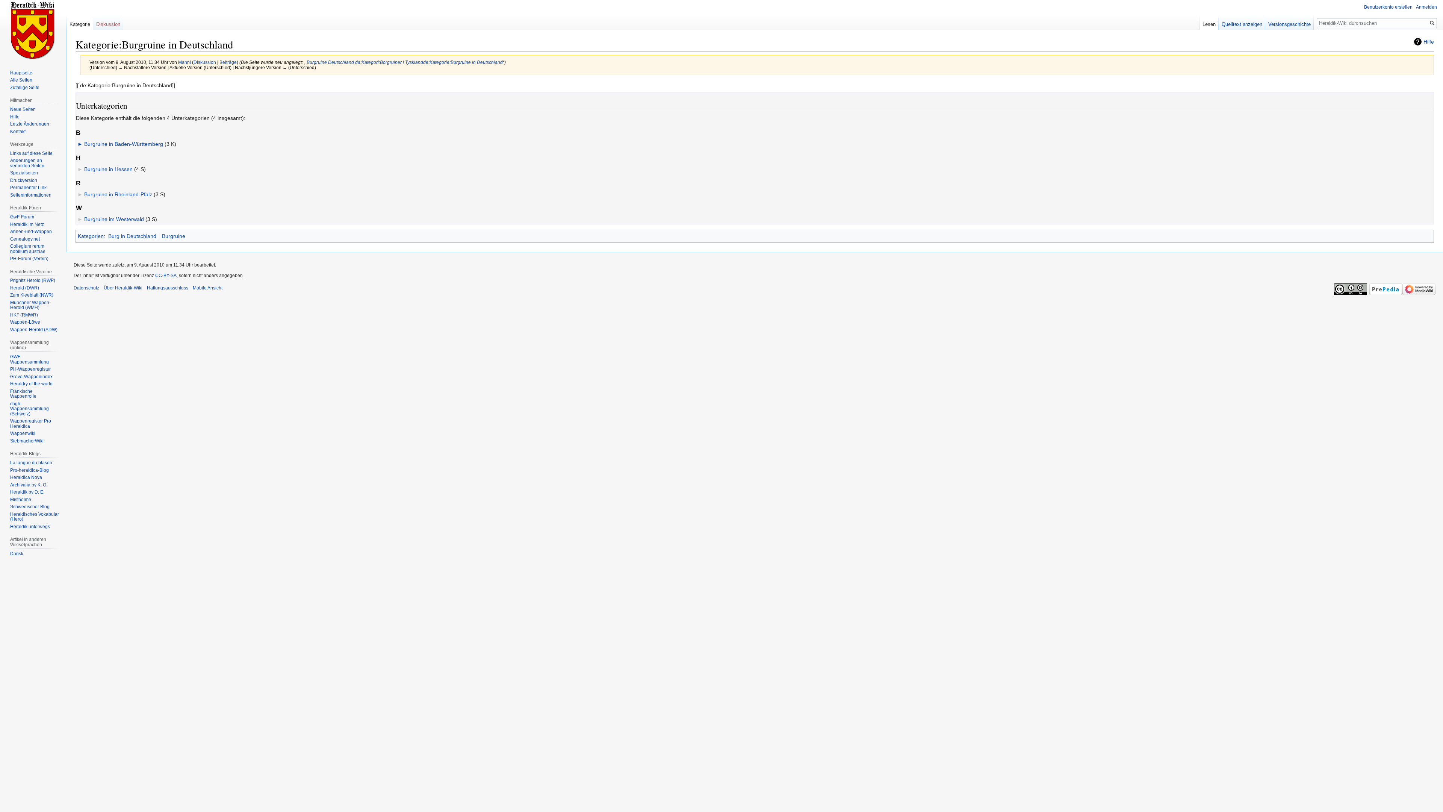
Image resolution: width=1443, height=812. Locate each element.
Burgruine (316, 62)
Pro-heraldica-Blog (29, 470)
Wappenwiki (22, 433)
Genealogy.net (25, 239)
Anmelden (1426, 7)
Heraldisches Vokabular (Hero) (34, 517)
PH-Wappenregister (30, 369)
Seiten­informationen (30, 195)
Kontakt (18, 131)
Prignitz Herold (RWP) (32, 280)
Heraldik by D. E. (27, 492)
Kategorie (80, 24)
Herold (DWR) (24, 288)
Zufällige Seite (24, 87)
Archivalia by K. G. (28, 485)
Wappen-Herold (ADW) (33, 329)
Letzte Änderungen (29, 124)
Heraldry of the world (31, 383)
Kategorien (91, 236)
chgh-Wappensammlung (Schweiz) (29, 409)
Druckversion (23, 180)
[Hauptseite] (33, 30)
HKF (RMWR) (24, 315)
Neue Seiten (23, 109)
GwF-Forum (22, 217)
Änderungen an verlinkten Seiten (27, 163)
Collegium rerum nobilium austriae (27, 249)
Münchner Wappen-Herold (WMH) (30, 305)
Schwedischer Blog (30, 506)
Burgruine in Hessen (108, 169)
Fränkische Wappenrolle (23, 394)
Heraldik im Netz (27, 224)
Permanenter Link (28, 187)
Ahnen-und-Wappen (31, 231)
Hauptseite (21, 73)
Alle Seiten (21, 80)
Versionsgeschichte (1289, 24)
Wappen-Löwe (25, 322)
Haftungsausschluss (167, 288)
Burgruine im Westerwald (114, 219)
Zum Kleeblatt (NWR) (31, 295)
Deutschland (341, 62)
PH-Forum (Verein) (29, 258)
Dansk (16, 553)
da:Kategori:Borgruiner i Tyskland (389, 62)
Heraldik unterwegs (30, 526)
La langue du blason (31, 462)
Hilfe (1428, 42)
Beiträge (228, 62)
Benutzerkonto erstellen (1388, 7)
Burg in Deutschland (132, 236)
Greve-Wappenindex (31, 376)
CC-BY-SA (166, 275)
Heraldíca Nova (26, 477)
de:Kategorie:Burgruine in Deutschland (463, 62)
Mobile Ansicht (207, 288)
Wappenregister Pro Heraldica (30, 423)
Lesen (1209, 24)
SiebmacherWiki (27, 441)
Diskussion (205, 62)
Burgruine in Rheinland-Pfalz (118, 194)
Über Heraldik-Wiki (123, 288)
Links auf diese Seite (31, 153)
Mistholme (20, 499)
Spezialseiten (24, 173)
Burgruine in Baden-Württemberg (123, 144)
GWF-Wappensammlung (29, 359)
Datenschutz (86, 288)
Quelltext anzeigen (1242, 24)
